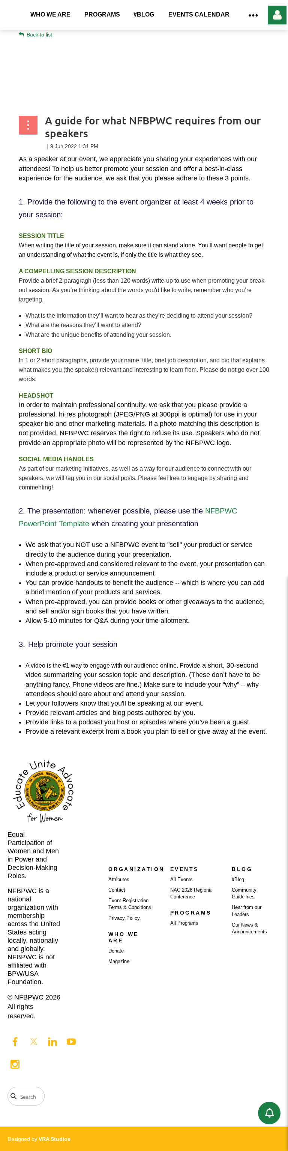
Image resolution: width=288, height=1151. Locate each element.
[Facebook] (15, 1041)
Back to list (39, 35)
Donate (116, 951)
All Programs (184, 923)
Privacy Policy (124, 918)
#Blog (238, 879)
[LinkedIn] (52, 1041)
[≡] (253, 15)
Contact (116, 890)
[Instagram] (15, 1064)
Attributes (118, 879)
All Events (181, 879)
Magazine (118, 961)
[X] (33, 1041)
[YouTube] (71, 1041)
